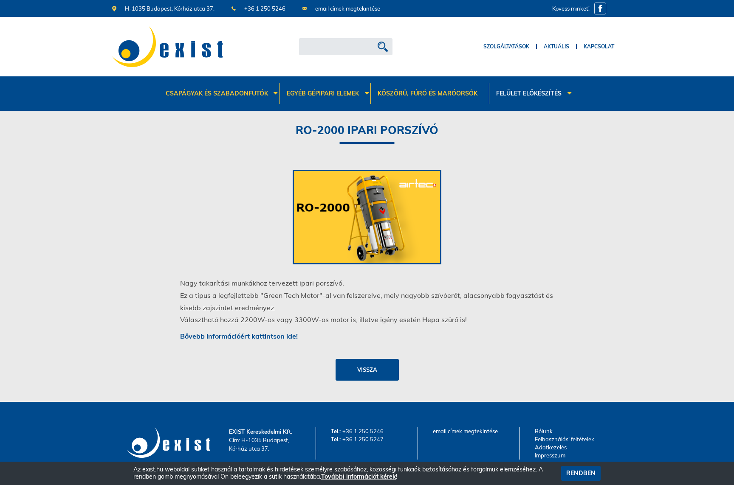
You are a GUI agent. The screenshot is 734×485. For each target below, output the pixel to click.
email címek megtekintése (347, 8)
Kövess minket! (571, 8)
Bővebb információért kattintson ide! (239, 336)
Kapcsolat (599, 46)
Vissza (367, 369)
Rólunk (544, 431)
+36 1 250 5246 (264, 8)
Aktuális (556, 46)
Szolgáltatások (506, 46)
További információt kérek (358, 476)
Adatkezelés (551, 447)
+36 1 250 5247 (357, 439)
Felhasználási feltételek (564, 439)
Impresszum (550, 455)
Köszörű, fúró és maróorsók (427, 93)
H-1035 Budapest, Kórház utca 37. (170, 8)
